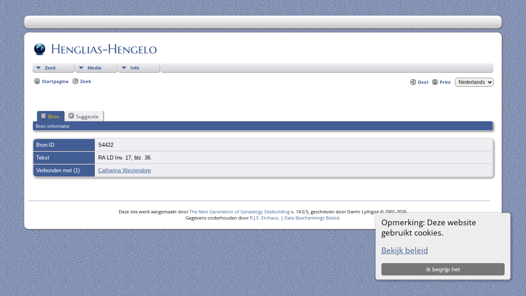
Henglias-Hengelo (104, 49)
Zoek (50, 68)
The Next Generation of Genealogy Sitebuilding (239, 211)
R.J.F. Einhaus (264, 218)
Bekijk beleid (404, 250)
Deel (423, 82)
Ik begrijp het (443, 269)
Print (445, 82)
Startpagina (55, 81)
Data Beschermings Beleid (311, 218)
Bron (53, 116)
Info (134, 68)
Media (95, 68)
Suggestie (87, 116)
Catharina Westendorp (124, 170)
